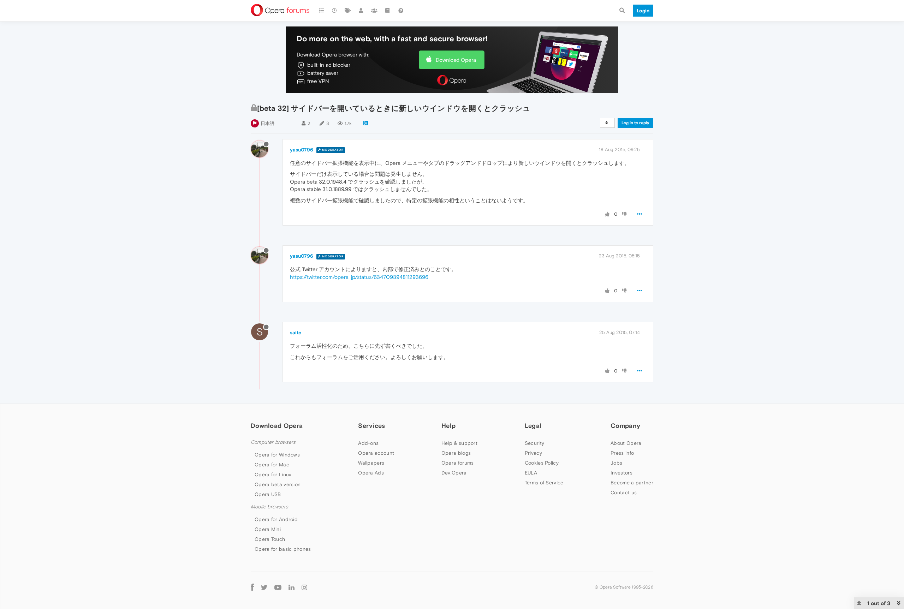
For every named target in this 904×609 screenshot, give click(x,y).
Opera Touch (270, 539)
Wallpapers (371, 463)
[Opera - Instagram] (304, 587)
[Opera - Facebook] (252, 587)
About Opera (626, 443)
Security (534, 443)
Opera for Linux (273, 474)
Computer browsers (273, 442)
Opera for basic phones (283, 549)
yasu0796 (301, 150)
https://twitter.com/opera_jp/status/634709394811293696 (359, 277)
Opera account (376, 453)
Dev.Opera (454, 473)
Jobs (616, 463)
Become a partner (632, 482)
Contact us (624, 492)
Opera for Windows (277, 455)
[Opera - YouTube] (278, 587)
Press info (622, 453)
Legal (533, 425)
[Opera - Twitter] (264, 587)
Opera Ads (371, 473)
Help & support (459, 443)
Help (448, 425)
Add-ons (368, 443)
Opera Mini (268, 529)
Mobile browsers (269, 507)
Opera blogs (456, 453)
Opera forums (457, 463)
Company (625, 425)
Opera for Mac (272, 464)
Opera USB (268, 494)
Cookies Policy (542, 463)
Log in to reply (635, 122)
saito (296, 332)
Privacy (533, 453)
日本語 (267, 123)
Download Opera (456, 60)
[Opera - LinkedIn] (291, 587)
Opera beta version (278, 484)
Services (371, 425)
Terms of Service (544, 482)
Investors (621, 473)
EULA (531, 473)
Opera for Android (276, 519)
